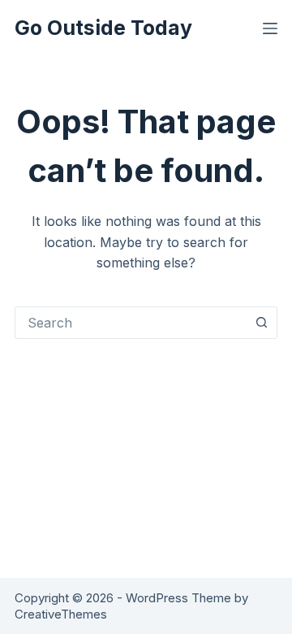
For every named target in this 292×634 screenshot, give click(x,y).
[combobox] (130, 322)
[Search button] (261, 322)
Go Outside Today (103, 27)
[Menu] (270, 28)
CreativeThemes (61, 614)
